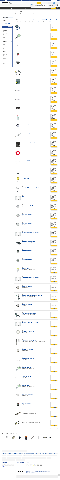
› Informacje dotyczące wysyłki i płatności (30, 472)
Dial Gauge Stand (6, 34)
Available (5, 48)
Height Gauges (5, 21)
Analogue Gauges (5, 17)
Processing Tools (5, 13)
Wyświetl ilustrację (5, 38)
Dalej (57, 21)
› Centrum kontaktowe (47, 471)
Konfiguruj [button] (54, 119)
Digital (4, 44)
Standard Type (5, 30)
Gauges (36, 453)
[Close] (54, 4)
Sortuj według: (30, 21)
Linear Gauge (5, 33)
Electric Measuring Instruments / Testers (41, 457)
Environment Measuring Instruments (52, 455)
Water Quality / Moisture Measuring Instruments (28, 457)
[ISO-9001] (27, 465)
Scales (43, 453)
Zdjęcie (48, 19)
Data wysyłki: (41, 21)
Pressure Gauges (35, 455)
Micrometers (4, 20)
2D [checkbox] (4, 63)
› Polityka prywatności (37, 471)
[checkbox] (7, 30)
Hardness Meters (9, 457)
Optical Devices (55, 453)
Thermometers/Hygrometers (42, 455)
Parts (4, 37)
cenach (40, 19)
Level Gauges (4, 455)
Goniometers (50, 453)
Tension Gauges (30, 455)
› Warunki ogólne (32, 471)
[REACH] (41, 465)
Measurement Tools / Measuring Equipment (7, 15)
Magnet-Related (9, 455)
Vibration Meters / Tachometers (17, 457)
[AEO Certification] (34, 465)
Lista (44, 19)
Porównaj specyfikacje (54, 19)
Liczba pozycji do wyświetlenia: (18, 21)
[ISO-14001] (31, 465)
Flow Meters (48, 457)
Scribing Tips (24, 455)
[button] (54, 0)
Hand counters (20, 455)
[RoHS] (38, 465)
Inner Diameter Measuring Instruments (29, 453)
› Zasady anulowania (42, 471)
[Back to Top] (59, 475)
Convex (46, 453)
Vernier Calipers (4, 453)
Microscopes (4, 457)
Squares (40, 453)
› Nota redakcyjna (28, 471)
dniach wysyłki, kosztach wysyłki (35, 19)
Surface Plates (14, 455)
